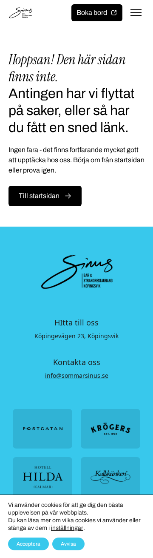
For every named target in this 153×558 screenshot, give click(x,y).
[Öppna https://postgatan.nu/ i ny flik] (42, 429)
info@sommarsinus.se (76, 375)
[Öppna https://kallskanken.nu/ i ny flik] (110, 477)
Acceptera (28, 544)
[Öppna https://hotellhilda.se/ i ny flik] (42, 477)
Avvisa (68, 544)
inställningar (67, 528)
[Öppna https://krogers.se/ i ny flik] (110, 429)
